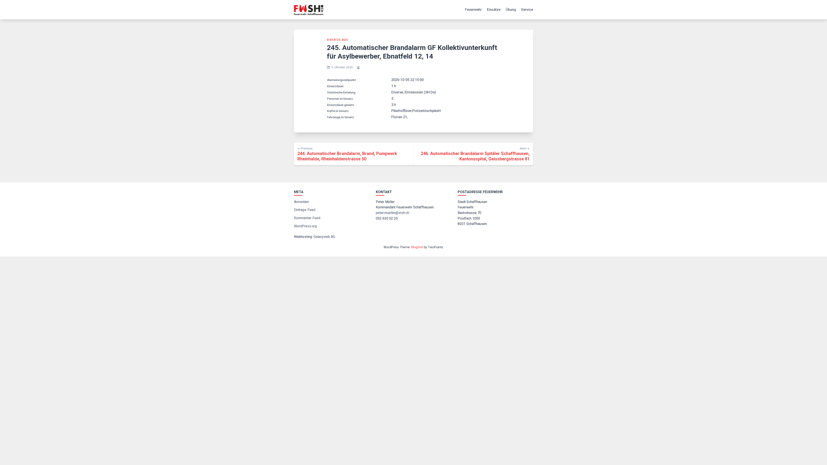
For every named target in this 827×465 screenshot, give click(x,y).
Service (527, 10)
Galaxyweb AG (324, 237)
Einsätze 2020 (337, 39)
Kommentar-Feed (307, 218)
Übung (511, 10)
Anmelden (301, 202)
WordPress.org (305, 226)
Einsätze (494, 10)
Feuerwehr (473, 10)
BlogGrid (417, 247)
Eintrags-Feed (304, 210)
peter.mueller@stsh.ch (392, 213)
